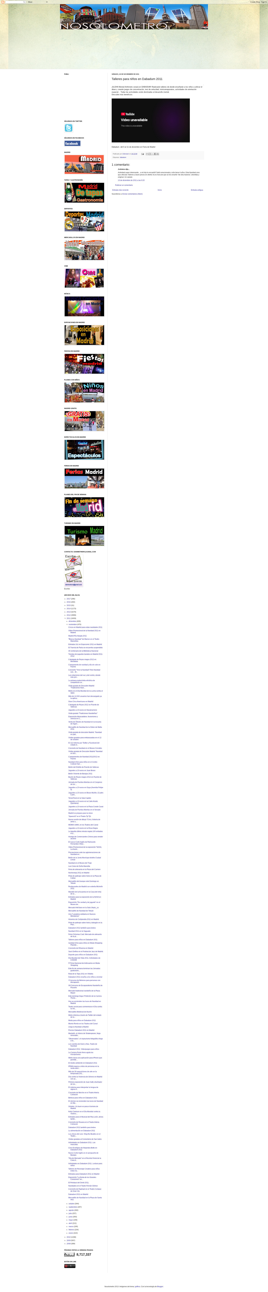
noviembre (73, 624)
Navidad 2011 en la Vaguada (79, 931)
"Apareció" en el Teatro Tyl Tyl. (79, 816)
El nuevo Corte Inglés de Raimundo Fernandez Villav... (81, 843)
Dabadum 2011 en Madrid (78, 1194)
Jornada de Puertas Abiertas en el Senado (84, 810)
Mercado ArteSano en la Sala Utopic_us (83, 908)
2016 (69, 602)
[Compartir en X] (152, 154)
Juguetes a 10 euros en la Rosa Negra (83, 828)
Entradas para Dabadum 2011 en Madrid (83, 1174)
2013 (69, 612)
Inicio (160, 190)
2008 (69, 1244)
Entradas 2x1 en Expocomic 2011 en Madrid (85, 644)
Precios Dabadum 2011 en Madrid (81, 1030)
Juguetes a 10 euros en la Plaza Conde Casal (85, 807)
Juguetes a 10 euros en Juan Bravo (81, 770)
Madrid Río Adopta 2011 (77, 636)
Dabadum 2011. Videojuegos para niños (83, 1049)
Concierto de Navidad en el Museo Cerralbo (85, 748)
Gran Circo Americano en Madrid (80, 701)
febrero (72, 1230)
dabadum (123, 157)
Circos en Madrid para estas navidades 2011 (85, 627)
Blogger (160, 1287)
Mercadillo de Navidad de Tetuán (81, 911)
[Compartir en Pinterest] (157, 154)
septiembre (73, 1207)
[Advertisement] (85, 48)
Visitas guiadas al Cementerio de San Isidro (85, 1139)
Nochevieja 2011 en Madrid (78, 873)
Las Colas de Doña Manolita (79, 866)
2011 (69, 618)
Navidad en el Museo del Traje (80, 863)
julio (70, 1213)
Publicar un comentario (124, 185)
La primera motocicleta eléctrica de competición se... (81, 681)
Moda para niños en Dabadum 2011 (82, 1020)
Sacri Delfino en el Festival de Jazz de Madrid (85, 951)
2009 (69, 1240)
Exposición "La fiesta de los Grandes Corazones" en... (82, 1178)
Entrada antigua (197, 190)
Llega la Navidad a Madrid (78, 1027)
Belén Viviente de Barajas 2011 (80, 774)
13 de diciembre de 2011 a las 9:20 (131, 180)
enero (71, 1233)
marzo (71, 1226)
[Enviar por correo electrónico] (147, 154)
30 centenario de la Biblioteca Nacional (83, 651)
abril (70, 1223)
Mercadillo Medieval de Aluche (80, 1012)
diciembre (73, 621)
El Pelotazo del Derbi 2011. (78, 1183)
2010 (69, 1237)
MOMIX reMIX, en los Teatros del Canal (83, 825)
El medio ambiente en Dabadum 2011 (82, 1063)
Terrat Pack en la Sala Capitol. (79, 798)
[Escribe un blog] (149, 154)
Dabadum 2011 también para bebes (82, 928)
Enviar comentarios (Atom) (132, 194)
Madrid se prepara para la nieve (80, 813)
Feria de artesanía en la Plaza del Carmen (84, 869)
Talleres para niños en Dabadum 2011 (82, 940)
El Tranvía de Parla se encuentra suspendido (85, 648)
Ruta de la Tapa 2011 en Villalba (80, 974)
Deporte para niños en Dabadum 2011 (83, 955)
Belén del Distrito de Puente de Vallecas (83, 767)
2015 (69, 605)
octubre (72, 1204)
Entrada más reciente (120, 190)
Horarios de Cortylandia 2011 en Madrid (83, 919)
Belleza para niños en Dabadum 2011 (82, 1098)
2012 (69, 615)
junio (71, 1217)
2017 (69, 599)
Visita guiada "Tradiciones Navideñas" (82, 713)
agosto (71, 1210)
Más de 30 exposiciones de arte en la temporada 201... (82, 1073)
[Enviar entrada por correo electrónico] (142, 154)
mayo (71, 1220)
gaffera (137, 1287)
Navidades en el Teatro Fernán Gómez (83, 1186)
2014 (69, 609)
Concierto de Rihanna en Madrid (80, 948)
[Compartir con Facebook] (155, 154)
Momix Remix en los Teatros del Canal (83, 1024)
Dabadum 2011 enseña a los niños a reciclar (85, 977)
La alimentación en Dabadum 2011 (81, 1131)
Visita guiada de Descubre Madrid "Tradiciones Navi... (81, 687)
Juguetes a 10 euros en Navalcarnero (82, 710)
